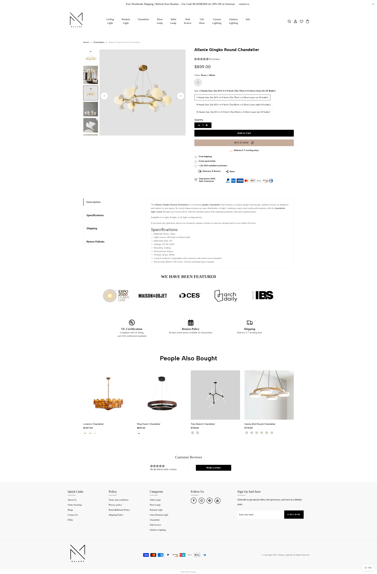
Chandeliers (99, 42)
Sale (248, 19)
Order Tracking (75, 505)
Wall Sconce (187, 21)
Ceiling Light (110, 21)
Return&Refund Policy (119, 510)
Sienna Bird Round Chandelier (259, 424)
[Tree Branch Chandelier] (215, 395)
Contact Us (244, 4)
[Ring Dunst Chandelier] (161, 395)
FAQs (70, 520)
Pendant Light (126, 21)
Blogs (70, 510)
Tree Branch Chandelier (203, 424)
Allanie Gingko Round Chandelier (124, 42)
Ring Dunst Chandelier (148, 424)
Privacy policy (115, 505)
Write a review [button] (213, 467)
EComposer (192, 572)
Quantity (198, 120)
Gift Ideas (202, 21)
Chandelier (143, 19)
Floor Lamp (160, 21)
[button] (180, 96)
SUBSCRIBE (294, 515)
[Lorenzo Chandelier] (108, 395)
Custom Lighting (216, 21)
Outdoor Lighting (233, 21)
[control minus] (195, 125)
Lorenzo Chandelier (93, 424)
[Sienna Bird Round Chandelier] (269, 395)
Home (86, 42)
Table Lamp (173, 21)
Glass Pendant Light (159, 515)
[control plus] (210, 125)
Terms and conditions (118, 500)
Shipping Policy (116, 515)
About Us (72, 500)
